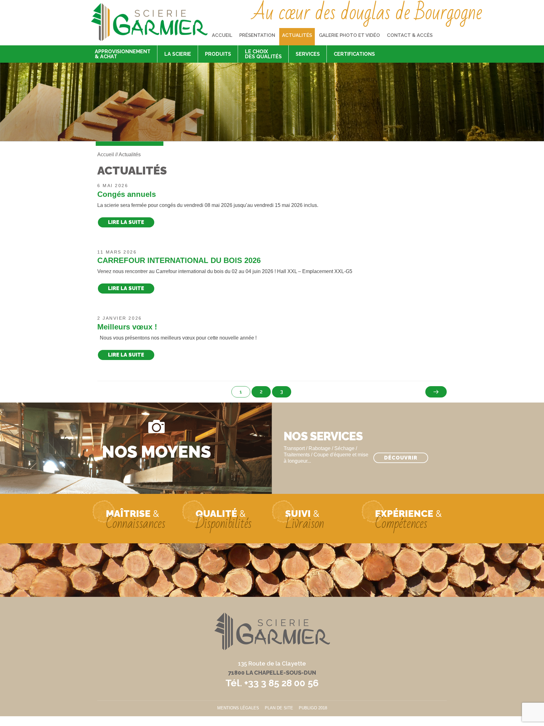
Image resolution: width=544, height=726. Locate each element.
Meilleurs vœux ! (127, 327)
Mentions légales (238, 708)
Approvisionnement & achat (122, 54)
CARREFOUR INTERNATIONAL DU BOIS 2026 (179, 260)
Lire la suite (126, 222)
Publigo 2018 (313, 708)
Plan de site (279, 708)
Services (308, 54)
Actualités (297, 35)
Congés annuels (126, 194)
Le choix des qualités (263, 54)
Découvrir (400, 458)
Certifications (354, 54)
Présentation (257, 35)
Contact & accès (410, 35)
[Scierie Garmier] (149, 22)
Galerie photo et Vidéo (349, 35)
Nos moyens (156, 451)
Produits (218, 54)
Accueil (222, 35)
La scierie (177, 54)
